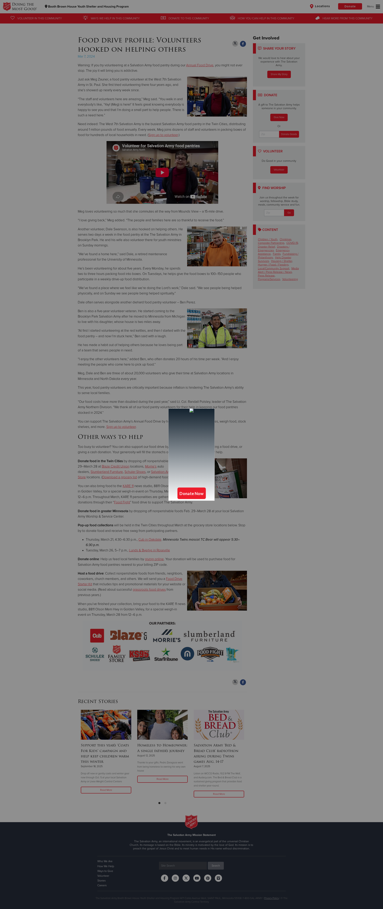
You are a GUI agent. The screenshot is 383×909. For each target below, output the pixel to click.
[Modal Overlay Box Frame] (191, 454)
